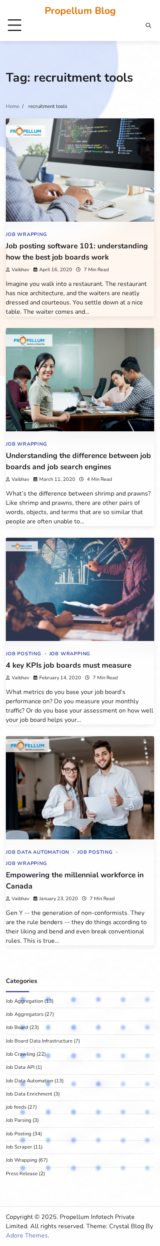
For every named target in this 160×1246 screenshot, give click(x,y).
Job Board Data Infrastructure (39, 1040)
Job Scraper (19, 1146)
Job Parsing (18, 1120)
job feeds (16, 1107)
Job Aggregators (24, 1014)
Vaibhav (21, 269)
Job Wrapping (26, 234)
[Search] (148, 25)
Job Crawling (20, 1054)
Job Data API (20, 1067)
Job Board (17, 1027)
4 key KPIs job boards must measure (68, 665)
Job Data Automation (37, 852)
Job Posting (23, 653)
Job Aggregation (24, 1001)
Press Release (22, 1173)
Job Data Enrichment (29, 1093)
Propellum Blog (80, 10)
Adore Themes (27, 1235)
